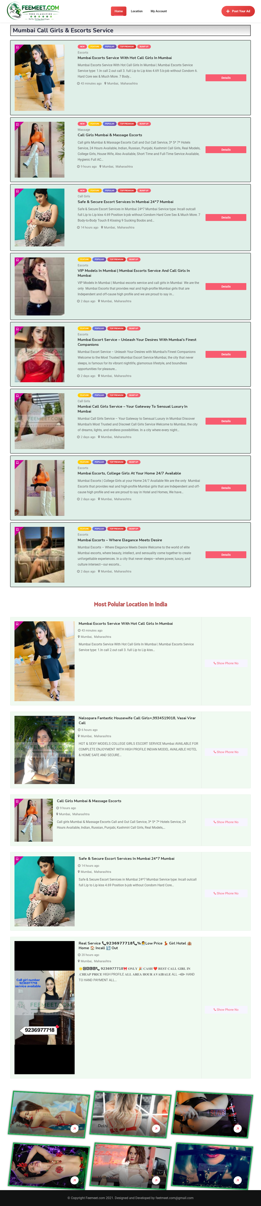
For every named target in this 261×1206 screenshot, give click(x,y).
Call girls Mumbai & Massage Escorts (110, 135)
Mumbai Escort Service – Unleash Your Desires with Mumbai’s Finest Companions (137, 342)
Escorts (83, 52)
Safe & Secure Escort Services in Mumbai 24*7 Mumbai (125, 201)
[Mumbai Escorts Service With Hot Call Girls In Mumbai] (39, 78)
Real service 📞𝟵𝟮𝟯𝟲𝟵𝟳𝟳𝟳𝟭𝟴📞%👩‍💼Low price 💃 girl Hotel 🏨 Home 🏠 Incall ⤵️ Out (135, 945)
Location (137, 11)
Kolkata (187, 1126)
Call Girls (84, 196)
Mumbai (112, 83)
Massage (84, 130)
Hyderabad (108, 1178)
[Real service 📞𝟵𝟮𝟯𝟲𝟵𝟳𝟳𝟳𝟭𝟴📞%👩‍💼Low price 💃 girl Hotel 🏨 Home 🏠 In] (44, 1007)
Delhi (102, 1126)
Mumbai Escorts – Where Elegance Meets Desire (120, 540)
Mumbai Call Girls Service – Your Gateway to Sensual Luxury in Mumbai (132, 409)
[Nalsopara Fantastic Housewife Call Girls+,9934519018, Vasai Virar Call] (44, 750)
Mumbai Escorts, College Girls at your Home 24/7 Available (129, 473)
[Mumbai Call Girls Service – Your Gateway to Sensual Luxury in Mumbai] (39, 421)
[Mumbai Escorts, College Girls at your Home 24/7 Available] (39, 488)
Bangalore (26, 1178)
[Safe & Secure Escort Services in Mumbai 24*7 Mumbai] (39, 218)
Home (119, 11)
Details (226, 77)
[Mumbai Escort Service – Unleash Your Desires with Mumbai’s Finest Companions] (39, 354)
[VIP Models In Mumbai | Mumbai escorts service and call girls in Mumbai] (39, 286)
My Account (159, 11)
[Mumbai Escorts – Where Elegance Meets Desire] (39, 555)
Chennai (187, 1178)
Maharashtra (129, 83)
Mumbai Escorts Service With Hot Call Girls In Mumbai (125, 57)
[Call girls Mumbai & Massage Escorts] (39, 150)
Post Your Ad (241, 11)
